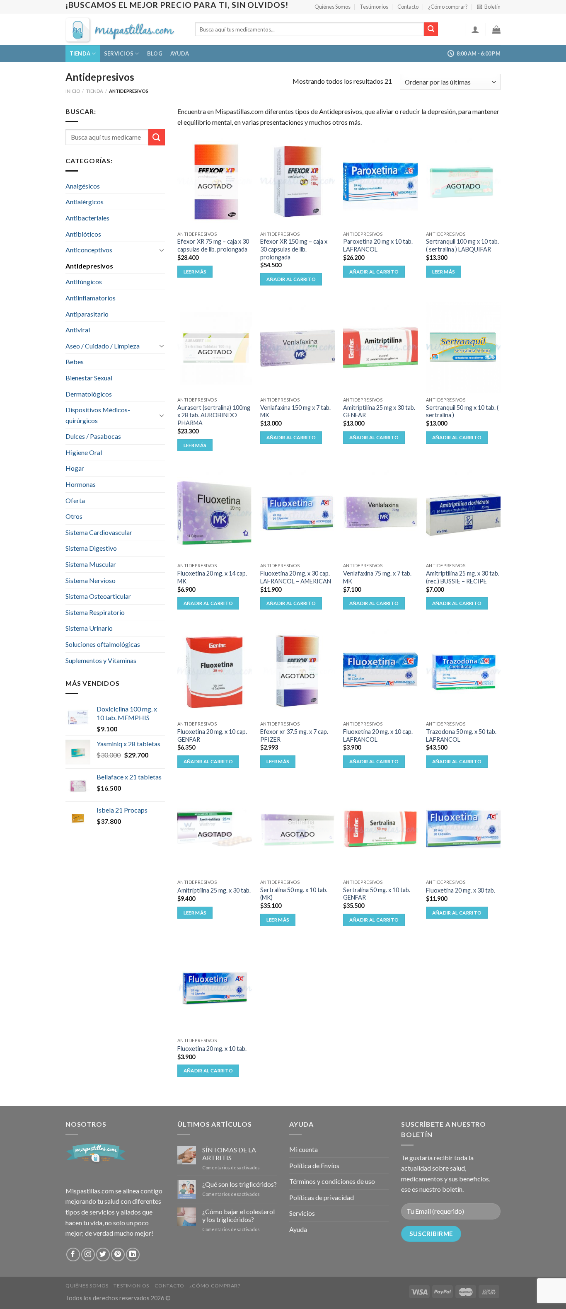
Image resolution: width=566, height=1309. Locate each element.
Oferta (75, 500)
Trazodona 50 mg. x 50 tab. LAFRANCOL (461, 735)
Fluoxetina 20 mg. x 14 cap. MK (212, 577)
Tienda (80, 53)
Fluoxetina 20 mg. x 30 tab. (460, 890)
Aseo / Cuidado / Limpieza (102, 346)
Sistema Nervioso (90, 580)
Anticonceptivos (88, 250)
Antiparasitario (87, 314)
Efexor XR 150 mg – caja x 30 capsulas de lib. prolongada (293, 249)
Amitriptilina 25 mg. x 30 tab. (214, 890)
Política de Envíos (314, 1165)
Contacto (407, 6)
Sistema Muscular (90, 564)
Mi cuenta (303, 1149)
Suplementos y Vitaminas (100, 660)
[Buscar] (431, 29)
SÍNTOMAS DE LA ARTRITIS (229, 1153)
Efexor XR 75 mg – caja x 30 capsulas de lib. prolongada (213, 245)
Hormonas (80, 484)
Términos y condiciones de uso (332, 1181)
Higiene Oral (83, 452)
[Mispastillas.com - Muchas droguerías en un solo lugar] (124, 29)
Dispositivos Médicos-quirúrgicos (97, 415)
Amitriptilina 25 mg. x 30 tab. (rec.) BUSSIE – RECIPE (462, 577)
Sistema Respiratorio (95, 612)
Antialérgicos (84, 202)
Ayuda (179, 53)
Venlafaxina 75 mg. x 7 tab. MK (377, 577)
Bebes (74, 361)
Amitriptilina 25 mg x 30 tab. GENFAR (379, 411)
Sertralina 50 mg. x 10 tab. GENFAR (376, 893)
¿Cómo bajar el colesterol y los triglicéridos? (238, 1215)
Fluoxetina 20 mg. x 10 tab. (212, 1048)
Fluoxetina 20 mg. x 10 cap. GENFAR (212, 735)
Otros (73, 516)
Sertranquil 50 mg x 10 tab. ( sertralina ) (462, 411)
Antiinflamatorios (90, 298)
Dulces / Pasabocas (93, 436)
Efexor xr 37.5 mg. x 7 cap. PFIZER (294, 735)
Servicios (118, 53)
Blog (154, 53)
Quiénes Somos (332, 6)
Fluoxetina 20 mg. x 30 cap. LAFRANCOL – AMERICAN (295, 577)
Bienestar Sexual (88, 378)
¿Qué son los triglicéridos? (239, 1184)
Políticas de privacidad (321, 1197)
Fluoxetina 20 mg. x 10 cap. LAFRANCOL (378, 735)
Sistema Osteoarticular (98, 596)
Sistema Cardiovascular (98, 532)
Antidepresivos (89, 266)
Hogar (74, 468)
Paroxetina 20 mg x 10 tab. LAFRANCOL (378, 245)
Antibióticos (83, 234)
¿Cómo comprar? (448, 6)
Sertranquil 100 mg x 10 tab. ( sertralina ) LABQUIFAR (462, 245)
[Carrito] (496, 29)
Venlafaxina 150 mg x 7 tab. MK (295, 411)
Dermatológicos (88, 394)
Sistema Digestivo (91, 548)
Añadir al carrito (291, 279)
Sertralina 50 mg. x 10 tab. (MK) (293, 893)
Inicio (72, 91)
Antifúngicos (83, 282)
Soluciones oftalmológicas (102, 644)
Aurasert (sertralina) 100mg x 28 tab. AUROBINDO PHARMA (213, 415)
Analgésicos (82, 186)
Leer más (195, 271)
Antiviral (77, 330)
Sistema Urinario (89, 628)
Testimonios (374, 6)
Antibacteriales (87, 218)
